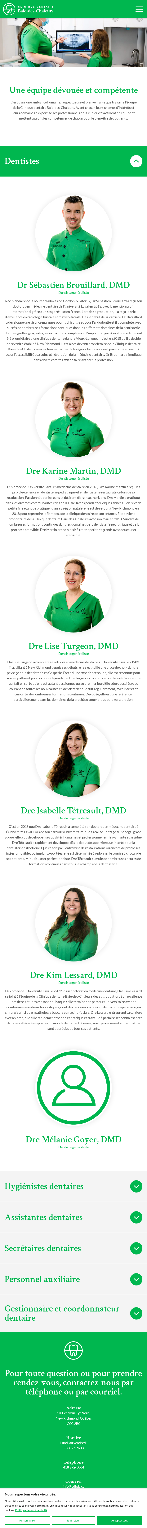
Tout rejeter (74, 1520)
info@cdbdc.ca (73, 1486)
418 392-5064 (73, 1467)
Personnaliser (27, 1520)
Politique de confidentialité (31, 1510)
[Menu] (139, 9)
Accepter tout (119, 1520)
